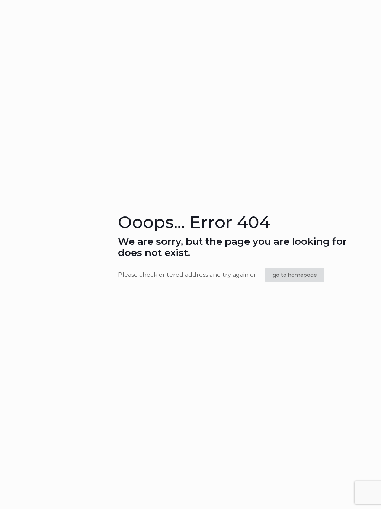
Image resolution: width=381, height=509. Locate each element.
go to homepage (295, 275)
